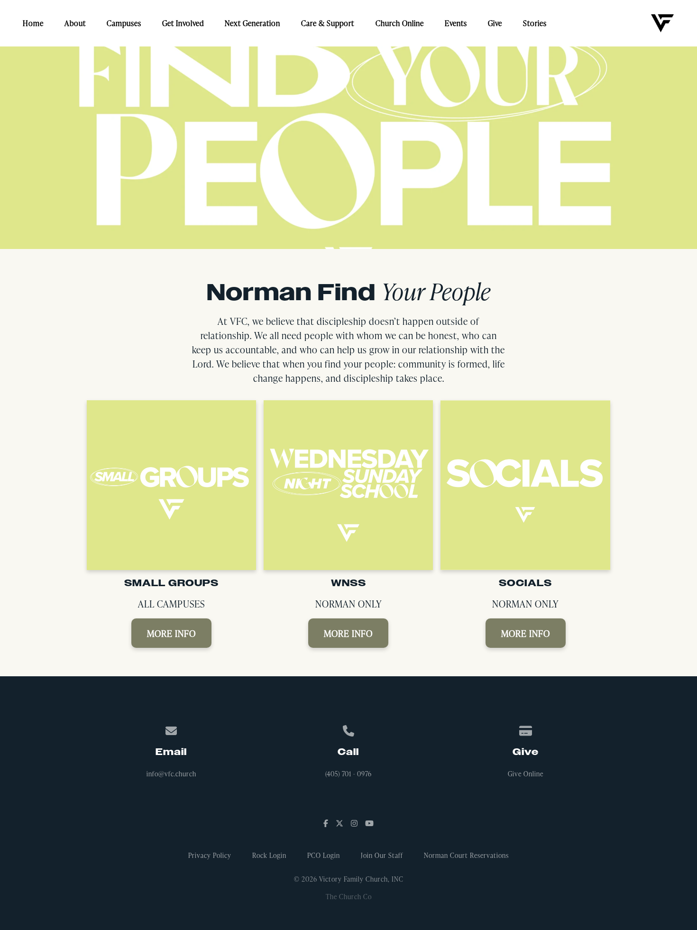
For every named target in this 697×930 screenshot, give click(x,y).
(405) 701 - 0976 (348, 773)
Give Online (525, 773)
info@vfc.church (171, 773)
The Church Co (349, 896)
